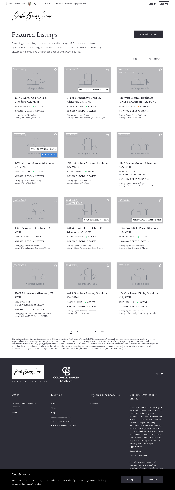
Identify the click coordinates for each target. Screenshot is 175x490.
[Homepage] (32, 16)
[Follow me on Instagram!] (157, 374)
